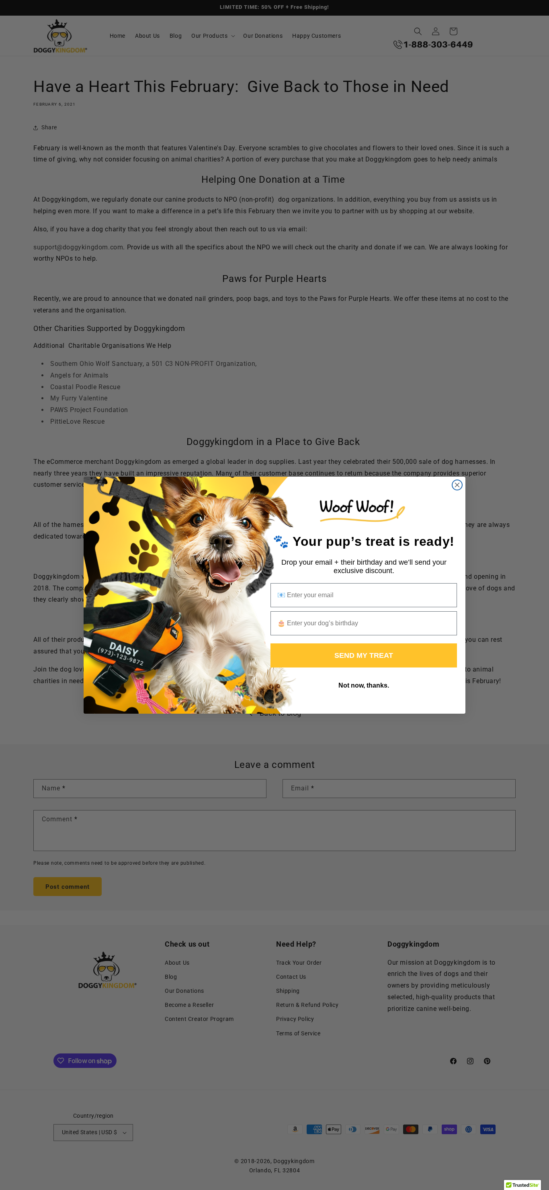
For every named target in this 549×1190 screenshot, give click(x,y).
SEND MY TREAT (363, 655)
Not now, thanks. (363, 685)
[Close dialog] (457, 485)
